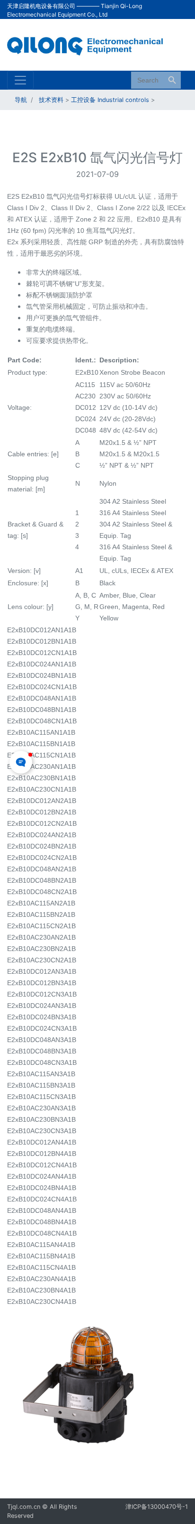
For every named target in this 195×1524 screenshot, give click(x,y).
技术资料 (51, 99)
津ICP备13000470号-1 (156, 1506)
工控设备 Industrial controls (110, 99)
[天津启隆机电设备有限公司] (90, 44)
